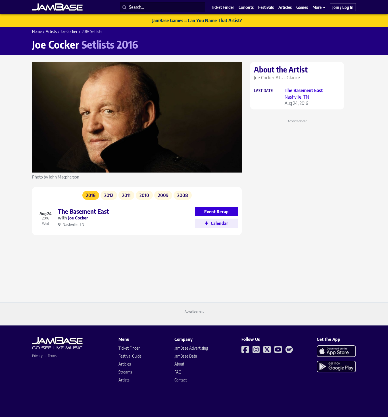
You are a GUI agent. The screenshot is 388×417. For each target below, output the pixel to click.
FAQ (177, 372)
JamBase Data (185, 356)
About (179, 364)
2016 (90, 195)
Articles (124, 364)
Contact (180, 379)
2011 (126, 195)
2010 (144, 195)
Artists (51, 31)
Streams (125, 372)
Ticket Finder (129, 348)
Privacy (37, 356)
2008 (182, 195)
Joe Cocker (69, 31)
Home (37, 31)
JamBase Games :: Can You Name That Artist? (197, 20)
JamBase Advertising (191, 348)
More (317, 7)
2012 (108, 195)
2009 (163, 195)
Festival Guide (129, 356)
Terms (52, 356)
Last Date (263, 91)
